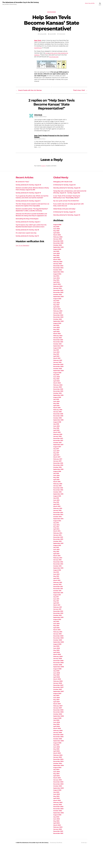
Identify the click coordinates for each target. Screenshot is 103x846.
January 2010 (57, 634)
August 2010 (57, 619)
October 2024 (57, 270)
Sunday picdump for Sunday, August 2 (28, 222)
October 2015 (57, 492)
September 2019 (58, 395)
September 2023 (58, 296)
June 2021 (56, 352)
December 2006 (58, 710)
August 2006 (57, 718)
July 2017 (56, 448)
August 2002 (57, 815)
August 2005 (57, 743)
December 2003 (58, 782)
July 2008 (56, 671)
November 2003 (58, 784)
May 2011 (56, 601)
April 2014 (56, 529)
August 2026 (57, 224)
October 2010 (57, 615)
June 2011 (56, 599)
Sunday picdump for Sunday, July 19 (27, 236)
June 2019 (56, 401)
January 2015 (57, 510)
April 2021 (56, 356)
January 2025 (57, 263)
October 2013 (57, 541)
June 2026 (56, 228)
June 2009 (56, 648)
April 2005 (56, 751)
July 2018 (56, 424)
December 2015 (58, 488)
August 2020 (57, 372)
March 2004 (57, 778)
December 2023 (58, 290)
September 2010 (58, 617)
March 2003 (57, 800)
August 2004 (57, 767)
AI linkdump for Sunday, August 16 (64, 212)
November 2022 (58, 317)
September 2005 (58, 741)
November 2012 (58, 564)
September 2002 (58, 813)
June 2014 (56, 525)
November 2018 (58, 416)
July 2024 (56, 276)
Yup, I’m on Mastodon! (22, 245)
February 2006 (57, 730)
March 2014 (56, 531)
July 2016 (56, 473)
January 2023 (57, 313)
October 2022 (57, 319)
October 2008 (57, 664)
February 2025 (57, 261)
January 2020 (57, 387)
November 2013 (58, 539)
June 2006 (56, 722)
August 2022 (57, 323)
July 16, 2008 (53, 34)
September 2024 (58, 272)
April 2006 (56, 726)
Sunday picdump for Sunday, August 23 (28, 185)
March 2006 (57, 728)
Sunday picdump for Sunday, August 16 (28, 192)
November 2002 (58, 808)
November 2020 (58, 366)
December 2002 (58, 806)
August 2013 (57, 545)
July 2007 (56, 695)
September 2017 (58, 444)
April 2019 (56, 405)
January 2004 (57, 780)
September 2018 (58, 420)
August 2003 (57, 790)
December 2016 (58, 463)
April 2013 (56, 553)
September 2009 (58, 642)
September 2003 (58, 788)
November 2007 (58, 687)
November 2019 (58, 391)
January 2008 (57, 683)
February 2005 (57, 755)
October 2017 (57, 442)
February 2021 (57, 360)
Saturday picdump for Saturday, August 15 (66, 215)
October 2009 (57, 640)
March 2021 (56, 358)
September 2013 (58, 543)
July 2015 (56, 498)
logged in (43, 165)
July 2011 (56, 597)
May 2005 (56, 749)
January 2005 (57, 757)
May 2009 (56, 650)
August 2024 (57, 274)
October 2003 (57, 786)
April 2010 (56, 627)
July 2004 (56, 769)
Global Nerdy (60, 177)
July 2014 (56, 523)
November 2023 (58, 292)
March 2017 (56, 457)
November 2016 (58, 465)
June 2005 (56, 747)
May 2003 (56, 796)
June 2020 (56, 377)
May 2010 (56, 625)
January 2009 (57, 658)
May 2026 (56, 230)
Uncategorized (51, 12)
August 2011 (57, 595)
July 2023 (56, 300)
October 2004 (57, 763)
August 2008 (57, 669)
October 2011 (57, 590)
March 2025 (57, 259)
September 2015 (58, 494)
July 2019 (56, 399)
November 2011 (58, 588)
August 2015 (57, 496)
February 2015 (57, 508)
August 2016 (57, 471)
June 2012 (56, 574)
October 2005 (57, 738)
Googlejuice (38, 48)
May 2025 (56, 255)
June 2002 (56, 819)
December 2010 (58, 611)
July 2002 (56, 817)
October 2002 (57, 810)
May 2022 (56, 329)
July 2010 (56, 621)
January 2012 (57, 584)
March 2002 (57, 825)
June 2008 (56, 673)
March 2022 (57, 333)
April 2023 (56, 307)
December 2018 (58, 414)
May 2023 (56, 305)
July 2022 (56, 325)
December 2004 (58, 759)
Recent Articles (24, 177)
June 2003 (56, 794)
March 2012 (56, 580)
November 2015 (58, 490)
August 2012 (57, 570)
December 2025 (58, 241)
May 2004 (56, 773)
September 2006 (58, 716)
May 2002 (56, 821)
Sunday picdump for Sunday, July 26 (27, 230)
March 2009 (57, 654)
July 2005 (56, 745)
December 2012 (58, 562)
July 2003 (56, 792)
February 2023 (57, 311)
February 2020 (57, 385)
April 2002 (56, 823)
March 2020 (57, 383)
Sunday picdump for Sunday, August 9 (28, 201)
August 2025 (57, 249)
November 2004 (58, 761)
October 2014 (57, 516)
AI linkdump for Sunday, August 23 (64, 185)
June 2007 (56, 697)
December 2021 (58, 339)
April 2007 (56, 701)
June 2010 (56, 623)
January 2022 (57, 337)
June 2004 (56, 771)
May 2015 (56, 502)
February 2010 (57, 632)
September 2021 (58, 346)
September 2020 (58, 370)
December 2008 (58, 660)
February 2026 (57, 237)
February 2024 (57, 286)
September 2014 (58, 518)
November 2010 (58, 613)
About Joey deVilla (89, 3)
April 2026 (56, 233)
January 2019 (57, 411)
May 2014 (56, 527)
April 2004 (56, 775)
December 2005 (58, 734)
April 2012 (56, 578)
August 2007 (57, 693)
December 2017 (58, 438)
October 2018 (57, 418)
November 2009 (58, 638)
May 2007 (56, 699)
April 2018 (56, 430)
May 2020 (56, 379)
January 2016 (57, 485)
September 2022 (58, 321)
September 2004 (58, 765)
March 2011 (56, 605)
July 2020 (56, 374)
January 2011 (57, 609)
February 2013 (57, 557)
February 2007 (57, 706)
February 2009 (57, 656)
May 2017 (56, 453)
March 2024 (57, 284)
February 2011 (57, 607)
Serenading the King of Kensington (27, 218)
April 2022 (56, 331)
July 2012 (56, 572)
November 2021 (58, 342)
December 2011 (58, 586)
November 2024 (58, 267)
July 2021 (56, 350)
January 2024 (57, 288)
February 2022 (57, 335)
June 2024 (56, 278)
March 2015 (56, 506)
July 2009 (56, 646)
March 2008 (57, 679)
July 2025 (56, 251)
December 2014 (58, 512)
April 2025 (56, 257)
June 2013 (56, 549)
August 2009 (57, 644)
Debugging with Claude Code (62, 181)
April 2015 (56, 504)
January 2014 (57, 535)
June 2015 (56, 500)
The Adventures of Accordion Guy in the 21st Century (20, 2)
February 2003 (57, 802)
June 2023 (56, 302)
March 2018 (56, 432)
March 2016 (56, 481)
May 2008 (56, 675)
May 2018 (56, 428)
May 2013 (56, 551)
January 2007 (57, 708)
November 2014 (58, 514)
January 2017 (57, 461)
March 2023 (57, 309)
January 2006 (57, 732)
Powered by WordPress (56, 842)
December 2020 (58, 364)
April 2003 (56, 798)
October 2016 (57, 467)
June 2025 (56, 253)
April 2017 (56, 455)
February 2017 (57, 459)
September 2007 (58, 691)
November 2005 (58, 736)
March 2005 (57, 753)
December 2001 (58, 831)
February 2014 (57, 533)
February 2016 (57, 483)
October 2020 (57, 368)
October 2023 (57, 294)
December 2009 (58, 636)
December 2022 (58, 315)
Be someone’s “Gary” (22, 181)
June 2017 (56, 451)
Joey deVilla (43, 34)
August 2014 (57, 520)
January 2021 (57, 362)
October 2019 (57, 393)
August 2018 (57, 422)
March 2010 (56, 629)
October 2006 (57, 714)
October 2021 (57, 344)
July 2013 (56, 547)
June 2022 (56, 327)
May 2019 (56, 403)
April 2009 (56, 652)
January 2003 (57, 804)
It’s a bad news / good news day (26, 233)
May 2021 (56, 354)
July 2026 (56, 226)
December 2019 (58, 389)
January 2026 (57, 239)
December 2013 (58, 537)
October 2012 (57, 566)
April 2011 (56, 603)
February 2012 (57, 582)
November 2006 (58, 712)
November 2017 (58, 440)
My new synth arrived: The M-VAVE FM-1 (66, 201)
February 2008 (58, 681)
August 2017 (57, 446)
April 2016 (56, 479)
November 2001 (58, 833)
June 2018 (56, 426)
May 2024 (56, 280)
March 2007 (57, 703)
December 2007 (58, 685)
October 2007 (57, 689)
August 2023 (57, 298)
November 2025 (58, 243)
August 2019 (57, 397)
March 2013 (56, 555)
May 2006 (56, 724)
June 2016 (56, 475)
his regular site (53, 56)
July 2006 (56, 720)
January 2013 (57, 560)
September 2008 (58, 666)
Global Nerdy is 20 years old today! (64, 209)
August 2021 (57, 348)
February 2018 (57, 434)
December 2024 (58, 265)
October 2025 (57, 245)
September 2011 (58, 592)
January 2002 (57, 829)
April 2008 (56, 677)
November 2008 (58, 662)
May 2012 (56, 576)
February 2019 (57, 409)
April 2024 (56, 282)
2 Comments (62, 34)
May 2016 (56, 477)
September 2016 (58, 469)
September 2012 (58, 568)
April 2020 (56, 381)
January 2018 (57, 436)
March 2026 (57, 235)
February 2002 (57, 827)
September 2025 (58, 247)
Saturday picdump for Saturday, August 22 (66, 188)
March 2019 (56, 407)
